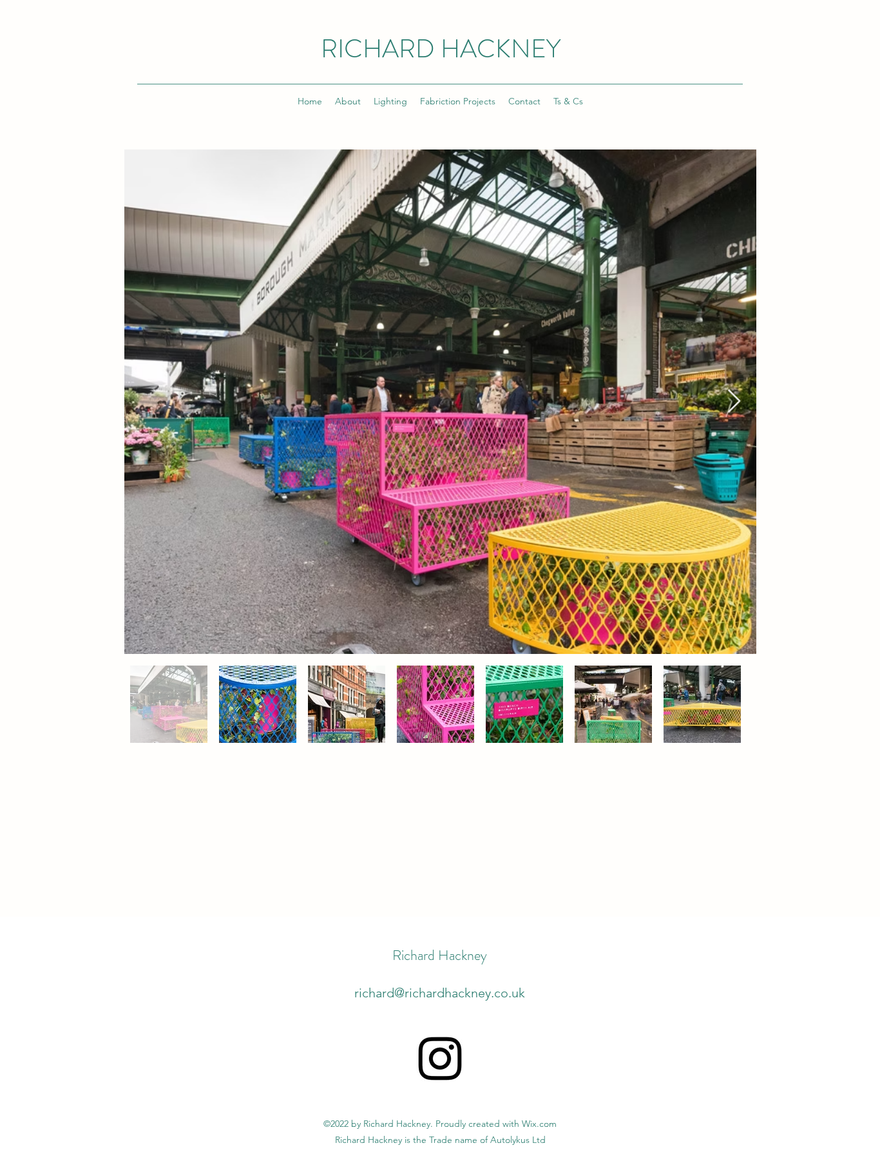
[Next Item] (734, 401)
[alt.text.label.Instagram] (440, 1059)
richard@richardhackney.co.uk (439, 993)
